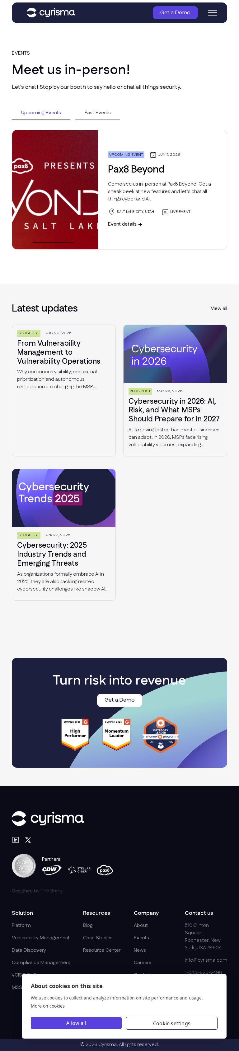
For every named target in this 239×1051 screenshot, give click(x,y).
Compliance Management (41, 962)
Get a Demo (175, 13)
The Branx (52, 891)
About (141, 925)
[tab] (41, 113)
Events (141, 937)
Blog (88, 925)
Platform (21, 925)
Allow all (76, 1023)
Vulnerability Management (41, 937)
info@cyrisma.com (206, 960)
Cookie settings (171, 1023)
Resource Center (101, 950)
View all (219, 309)
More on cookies (48, 1006)
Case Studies (98, 937)
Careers (142, 962)
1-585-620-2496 (203, 972)
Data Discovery (29, 950)
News (140, 950)
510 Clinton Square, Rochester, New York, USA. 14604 (203, 936)
